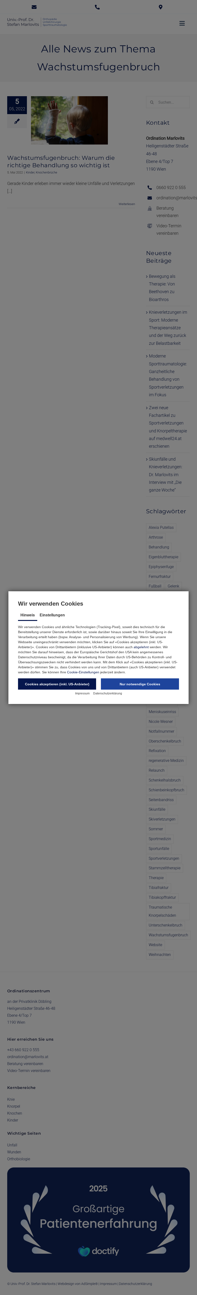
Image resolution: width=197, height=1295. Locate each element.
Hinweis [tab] (27, 615)
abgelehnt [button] (141, 647)
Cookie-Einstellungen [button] (83, 672)
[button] (57, 684)
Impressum (82, 693)
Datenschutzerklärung (107, 693)
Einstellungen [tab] (52, 615)
